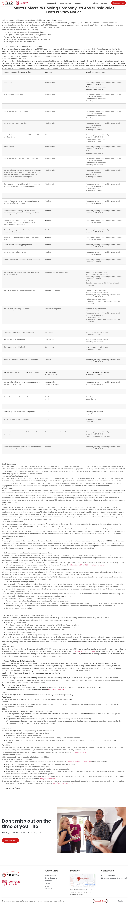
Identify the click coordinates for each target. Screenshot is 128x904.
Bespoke (78, 3)
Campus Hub (51, 3)
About (95, 3)
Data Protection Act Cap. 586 (83, 651)
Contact (104, 3)
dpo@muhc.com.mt (56, 690)
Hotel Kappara (65, 3)
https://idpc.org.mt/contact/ (64, 783)
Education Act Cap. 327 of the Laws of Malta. (87, 565)
